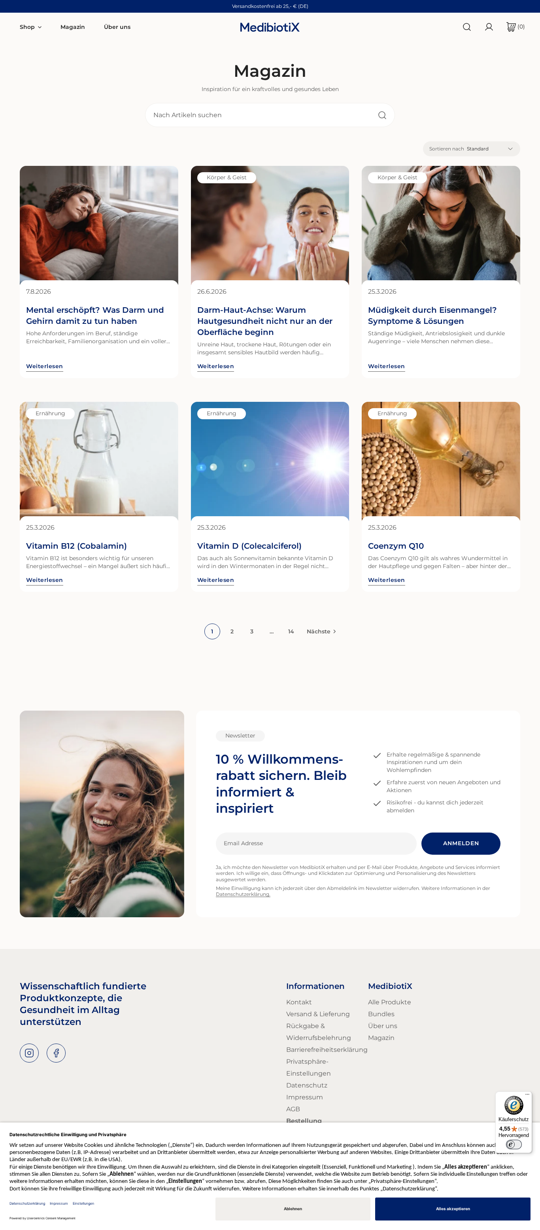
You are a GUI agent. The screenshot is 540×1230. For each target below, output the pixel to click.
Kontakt (299, 1002)
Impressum (304, 1097)
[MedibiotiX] (270, 26)
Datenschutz (306, 1085)
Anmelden (461, 843)
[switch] (514, 1144)
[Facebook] (56, 1053)
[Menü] (527, 1096)
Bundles (381, 1014)
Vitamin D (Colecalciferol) (249, 546)
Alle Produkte (389, 1002)
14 (291, 631)
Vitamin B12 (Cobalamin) (76, 546)
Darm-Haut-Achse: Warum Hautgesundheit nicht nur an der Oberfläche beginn (264, 321)
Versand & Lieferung (318, 1014)
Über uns (382, 1026)
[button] (512, 27)
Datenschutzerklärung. (243, 894)
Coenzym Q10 (396, 546)
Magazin (381, 1038)
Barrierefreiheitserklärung (327, 1049)
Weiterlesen (44, 366)
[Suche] (467, 27)
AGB (293, 1109)
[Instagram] (29, 1053)
